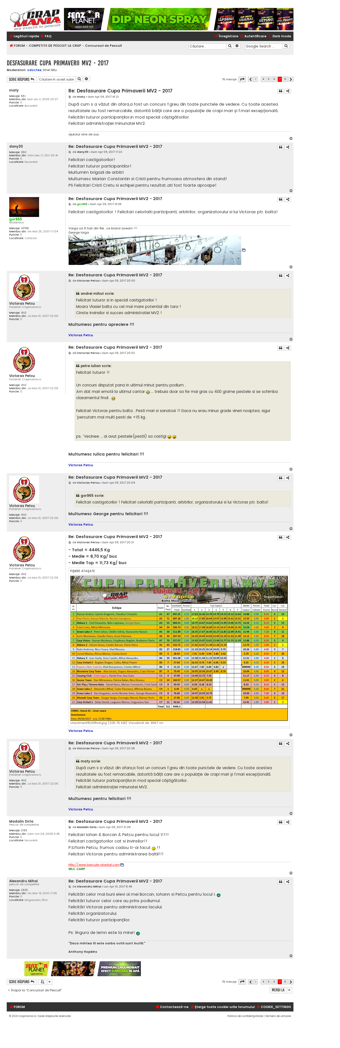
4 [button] (263, 79)
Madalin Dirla (21, 821)
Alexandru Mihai (23, 881)
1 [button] (255, 79)
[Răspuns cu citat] (280, 91)
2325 (24, 890)
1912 (23, 312)
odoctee (34, 70)
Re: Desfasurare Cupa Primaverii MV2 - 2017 (120, 91)
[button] (242, 79)
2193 (24, 830)
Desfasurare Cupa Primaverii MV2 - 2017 (58, 63)
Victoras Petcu (22, 303)
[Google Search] (286, 45)
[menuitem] (45, 36)
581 (23, 96)
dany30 (16, 146)
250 (23, 152)
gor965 (15, 219)
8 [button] (285, 79)
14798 (25, 228)
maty (14, 90)
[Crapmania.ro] (35, 19)
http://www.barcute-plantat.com (94, 865)
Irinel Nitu (50, 70)
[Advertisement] (217, 968)
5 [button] (269, 79)
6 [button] (274, 79)
